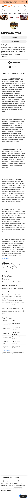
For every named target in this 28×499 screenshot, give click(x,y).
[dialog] (14, 487)
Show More (6, 350)
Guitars (14, 13)
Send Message (15, 41)
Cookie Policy (18, 487)
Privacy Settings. (6, 490)
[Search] (25, 10)
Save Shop (15, 37)
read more (4, 56)
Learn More (17, 353)
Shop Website (6, 258)
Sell (17, 5)
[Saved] (21, 6)
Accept (23, 496)
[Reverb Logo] (8, 6)
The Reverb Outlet (6, 13)
